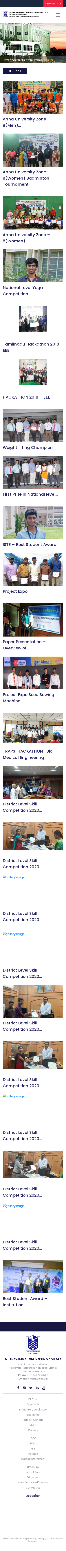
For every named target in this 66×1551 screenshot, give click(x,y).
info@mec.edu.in (37, 1378)
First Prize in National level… (30, 494)
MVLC (33, 1425)
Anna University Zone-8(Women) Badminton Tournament (26, 178)
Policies (33, 1454)
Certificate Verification (33, 1482)
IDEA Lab (33, 1399)
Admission (33, 1477)
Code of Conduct (33, 1420)
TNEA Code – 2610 (53, 4)
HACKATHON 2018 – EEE (26, 397)
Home (6, 59)
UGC (33, 1443)
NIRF (33, 1448)
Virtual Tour (33, 1472)
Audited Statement (33, 1459)
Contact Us (33, 1487)
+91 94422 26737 (38, 1375)
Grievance (33, 1415)
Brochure (33, 1467)
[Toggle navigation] (58, 15)
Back (17, 71)
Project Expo (15, 591)
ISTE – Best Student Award (29, 544)
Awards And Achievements (27, 59)
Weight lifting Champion (28, 447)
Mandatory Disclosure (33, 1409)
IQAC (33, 1438)
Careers (33, 1430)
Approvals (33, 1404)
